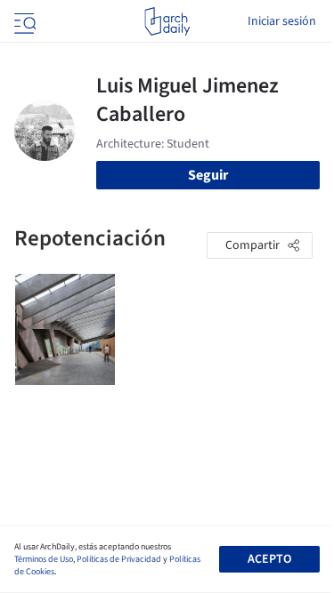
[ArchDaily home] (167, 21)
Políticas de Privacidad (119, 559)
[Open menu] (23, 21)
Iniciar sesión (282, 21)
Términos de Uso (43, 559)
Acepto (269, 559)
